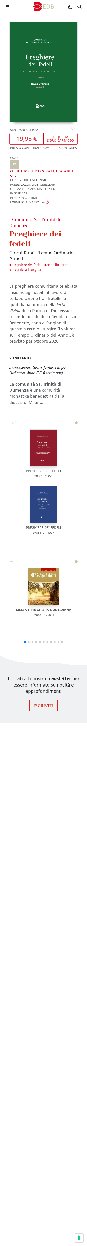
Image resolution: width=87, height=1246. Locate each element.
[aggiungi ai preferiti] (73, 128)
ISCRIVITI (43, 705)
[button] (29, 202)
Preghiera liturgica (26, 269)
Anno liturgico (57, 265)
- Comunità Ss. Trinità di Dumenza (34, 223)
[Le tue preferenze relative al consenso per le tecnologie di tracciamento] (78, 1238)
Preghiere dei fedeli (26, 265)
